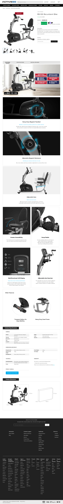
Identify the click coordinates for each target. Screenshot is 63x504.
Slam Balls (16, 464)
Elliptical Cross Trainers (4, 470)
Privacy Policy (26, 439)
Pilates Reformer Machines (22, 464)
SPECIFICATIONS (20, 62)
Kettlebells (17, 460)
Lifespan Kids (41, 444)
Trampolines (43, 462)
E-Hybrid (37, 465)
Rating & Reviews (35, 62)
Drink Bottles (22, 487)
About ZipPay (11, 433)
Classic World (41, 448)
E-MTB (37, 464)
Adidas (40, 437)
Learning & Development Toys (48, 465)
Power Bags (17, 462)
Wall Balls (16, 469)
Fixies (28, 474)
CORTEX (40, 435)
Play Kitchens (48, 462)
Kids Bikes (28, 485)
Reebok (40, 439)
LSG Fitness (41, 442)
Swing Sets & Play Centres (43, 469)
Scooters (53, 470)
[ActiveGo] (9, 2)
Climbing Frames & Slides (42, 474)
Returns (25, 437)
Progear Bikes (41, 441)
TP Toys (40, 446)
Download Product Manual (12, 372)
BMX (27, 484)
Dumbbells (16, 484)
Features (7, 62)
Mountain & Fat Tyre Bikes (28, 462)
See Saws (42, 480)
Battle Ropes (10, 489)
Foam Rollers (22, 472)
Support (46, 2)
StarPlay (40, 450)
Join (47, 424)
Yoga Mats (22, 470)
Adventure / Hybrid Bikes (28, 467)
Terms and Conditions (28, 441)
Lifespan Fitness (42, 433)
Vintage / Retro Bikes (28, 481)
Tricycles (53, 473)
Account (53, 2)
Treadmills (4, 462)
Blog (10, 435)
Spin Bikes (4, 467)
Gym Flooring (10, 484)
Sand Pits (42, 482)
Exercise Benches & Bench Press (10, 468)
